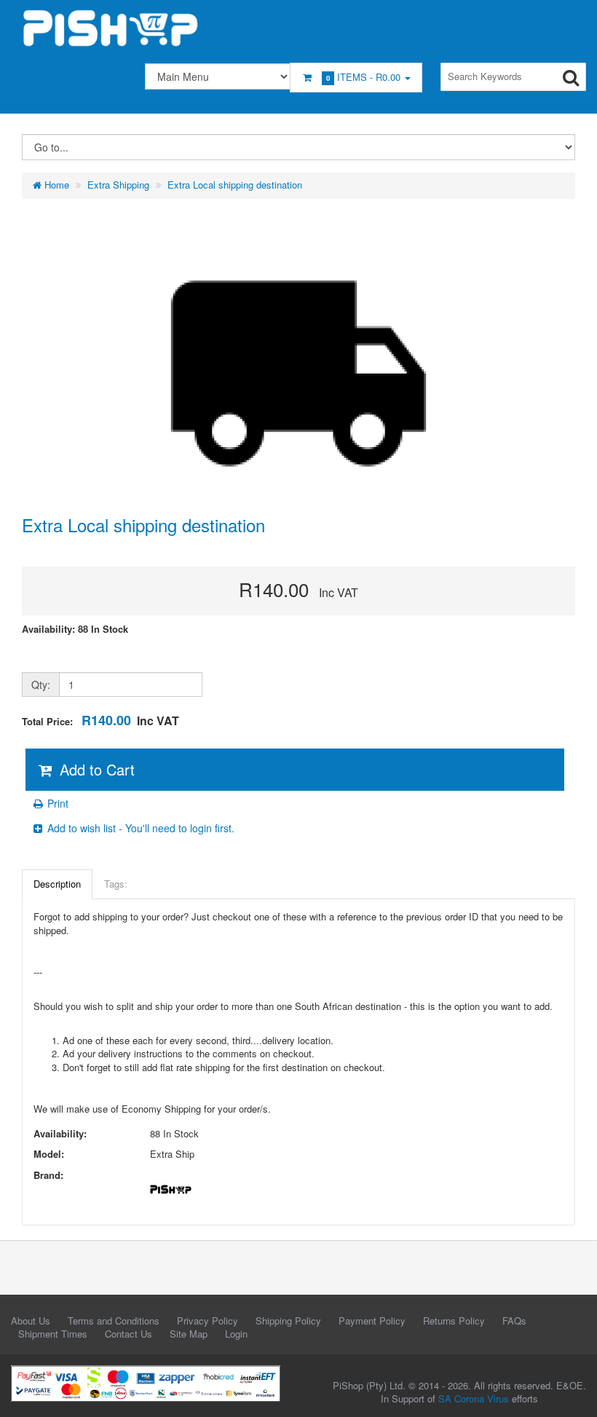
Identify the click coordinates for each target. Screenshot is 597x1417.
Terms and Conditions (113, 1320)
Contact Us (128, 1334)
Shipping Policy (288, 1320)
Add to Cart (95, 769)
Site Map (188, 1334)
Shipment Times (52, 1334)
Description (57, 884)
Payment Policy (372, 1320)
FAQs (514, 1320)
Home (55, 185)
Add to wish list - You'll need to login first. (139, 828)
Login (236, 1334)
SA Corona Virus (473, 1398)
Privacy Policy (207, 1320)
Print (56, 803)
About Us (30, 1320)
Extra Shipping (118, 185)
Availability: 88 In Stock (75, 629)
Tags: (115, 884)
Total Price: (100, 720)
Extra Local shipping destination (234, 185)
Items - (363, 77)
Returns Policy (454, 1320)
